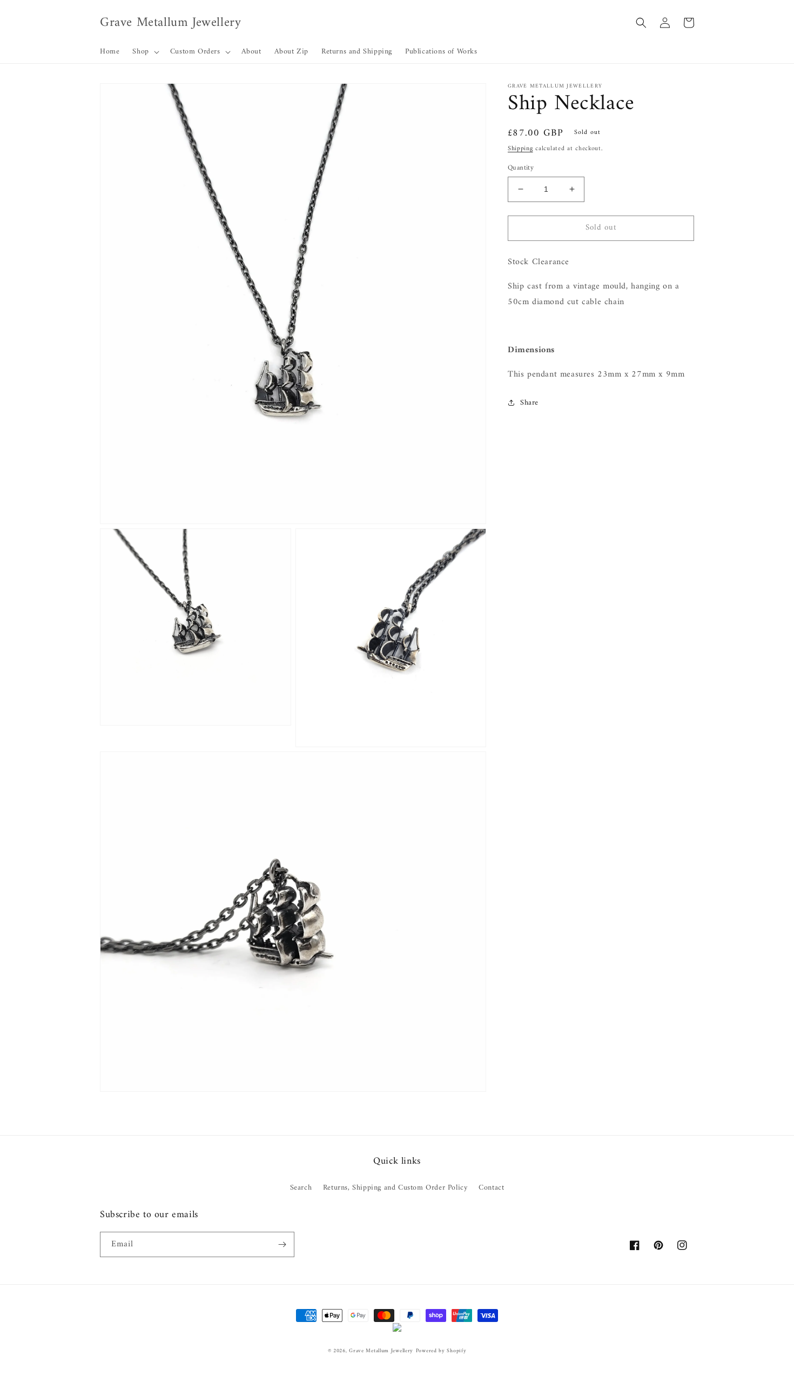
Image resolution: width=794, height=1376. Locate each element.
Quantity (521, 168)
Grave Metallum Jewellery (381, 1350)
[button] (144, 52)
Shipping (520, 149)
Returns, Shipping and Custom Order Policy (395, 1187)
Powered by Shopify (441, 1350)
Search (301, 1187)
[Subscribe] (282, 1244)
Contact (491, 1187)
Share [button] (529, 402)
